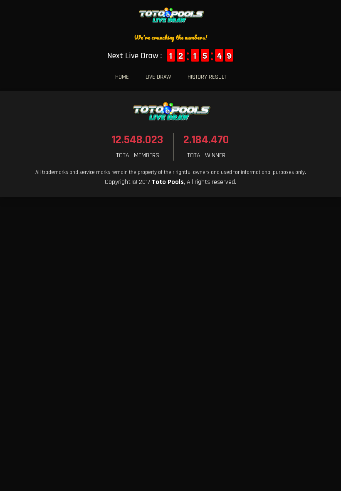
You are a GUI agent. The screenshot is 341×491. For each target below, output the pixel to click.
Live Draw (158, 77)
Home (122, 77)
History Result (207, 77)
